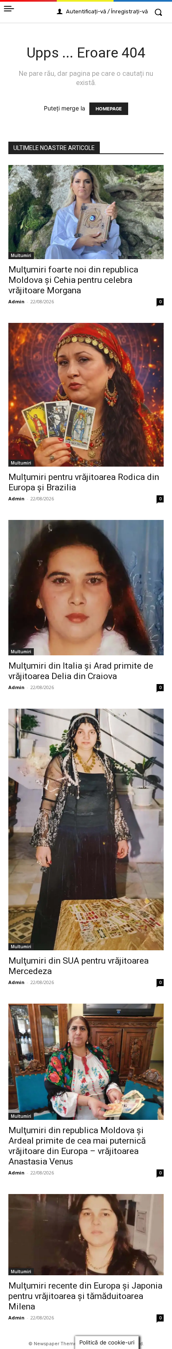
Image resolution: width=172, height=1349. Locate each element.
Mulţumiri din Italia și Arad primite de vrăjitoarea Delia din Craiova (80, 671)
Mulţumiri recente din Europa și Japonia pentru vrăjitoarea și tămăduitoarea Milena (85, 1296)
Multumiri (21, 255)
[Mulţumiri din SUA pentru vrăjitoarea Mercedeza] (86, 829)
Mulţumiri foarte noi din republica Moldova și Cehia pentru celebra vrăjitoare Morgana (73, 280)
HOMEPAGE (109, 109)
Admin (16, 301)
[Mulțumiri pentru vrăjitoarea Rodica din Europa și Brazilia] (86, 394)
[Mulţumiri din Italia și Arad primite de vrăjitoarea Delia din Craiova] (86, 588)
